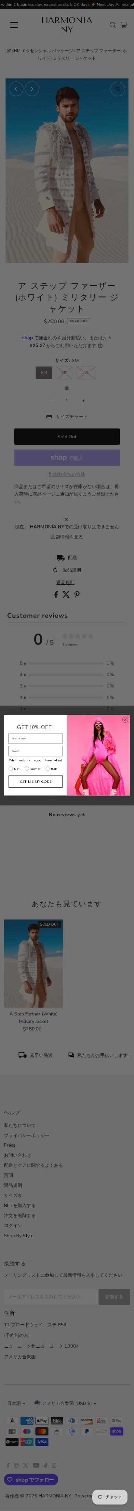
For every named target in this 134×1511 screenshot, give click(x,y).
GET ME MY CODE (36, 781)
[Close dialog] (125, 720)
